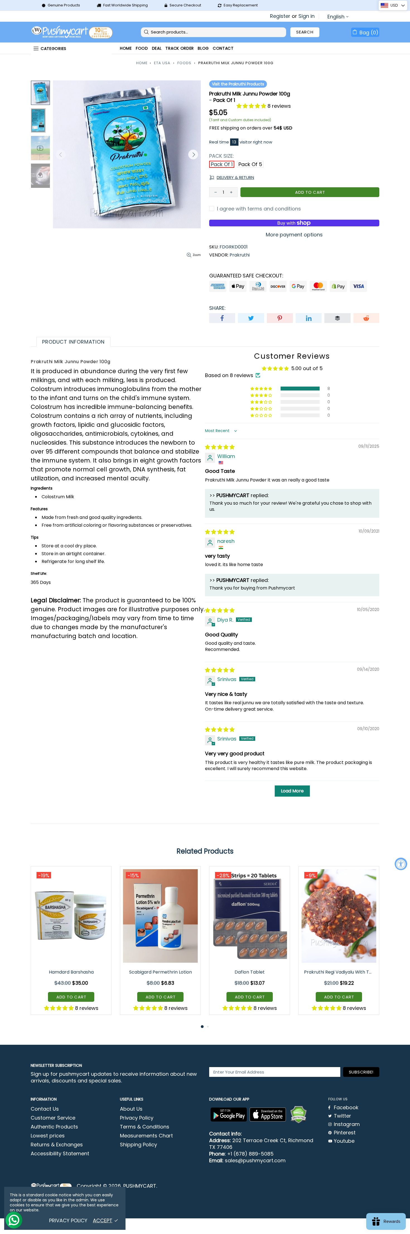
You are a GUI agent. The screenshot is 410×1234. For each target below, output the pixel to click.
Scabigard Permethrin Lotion (160, 972)
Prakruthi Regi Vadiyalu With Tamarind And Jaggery (339, 972)
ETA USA (162, 63)
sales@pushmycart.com (255, 1160)
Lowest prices (48, 1135)
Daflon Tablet (250, 972)
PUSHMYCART (72, 32)
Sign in (306, 16)
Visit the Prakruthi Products (238, 84)
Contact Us (45, 1109)
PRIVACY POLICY (68, 1220)
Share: (217, 308)
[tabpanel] (71, 944)
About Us (131, 1109)
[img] (220, 447)
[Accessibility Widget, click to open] (401, 863)
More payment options (294, 234)
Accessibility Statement (60, 1153)
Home (142, 63)
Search (304, 32)
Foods (184, 63)
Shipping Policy (138, 1144)
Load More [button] (292, 791)
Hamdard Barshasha (71, 972)
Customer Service (53, 1118)
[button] (252, 105)
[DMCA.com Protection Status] (298, 1114)
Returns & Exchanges (57, 1144)
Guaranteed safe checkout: (246, 275)
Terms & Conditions (144, 1126)
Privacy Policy (136, 1118)
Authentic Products (54, 1126)
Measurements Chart (146, 1135)
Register (280, 16)
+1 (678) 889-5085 (250, 1154)
